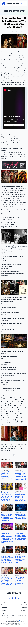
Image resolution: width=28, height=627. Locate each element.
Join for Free (23, 610)
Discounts (4, 607)
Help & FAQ (24, 605)
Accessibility (18, 615)
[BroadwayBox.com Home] (10, 3)
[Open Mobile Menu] (22, 3)
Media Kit (24, 615)
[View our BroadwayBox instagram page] (12, 598)
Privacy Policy (5, 615)
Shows (3, 605)
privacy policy (22, 623)
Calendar (3, 610)
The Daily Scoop (14, 10)
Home (3, 602)
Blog (2, 613)
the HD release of (12, 82)
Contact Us (24, 607)
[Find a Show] (25, 3)
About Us (24, 602)
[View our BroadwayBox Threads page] (18, 598)
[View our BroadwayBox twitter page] (9, 598)
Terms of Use (11, 615)
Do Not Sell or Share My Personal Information (15, 621)
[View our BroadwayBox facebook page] (15, 598)
